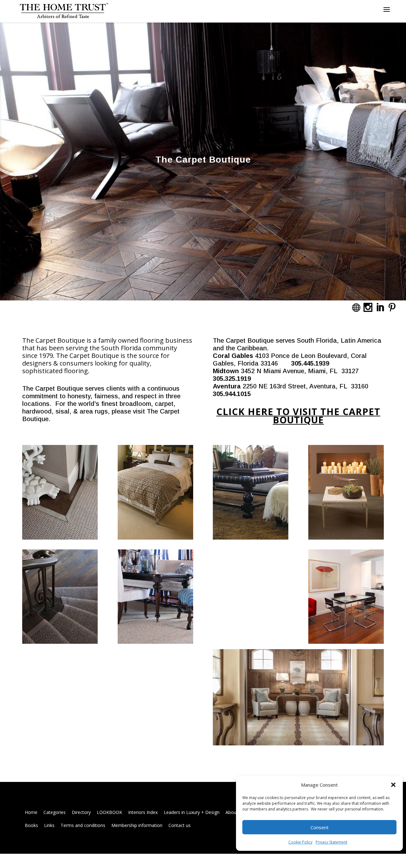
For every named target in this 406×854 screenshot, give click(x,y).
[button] (393, 785)
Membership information (136, 825)
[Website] (355, 307)
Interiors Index (143, 812)
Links (49, 825)
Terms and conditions (83, 825)
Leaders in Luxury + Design (191, 812)
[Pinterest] (392, 307)
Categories (54, 812)
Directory (81, 812)
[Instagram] (367, 307)
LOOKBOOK (109, 812)
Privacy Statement (331, 842)
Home (31, 812)
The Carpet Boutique (203, 160)
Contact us (179, 825)
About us (235, 812)
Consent (320, 827)
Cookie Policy (300, 842)
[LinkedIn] (380, 307)
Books (31, 825)
